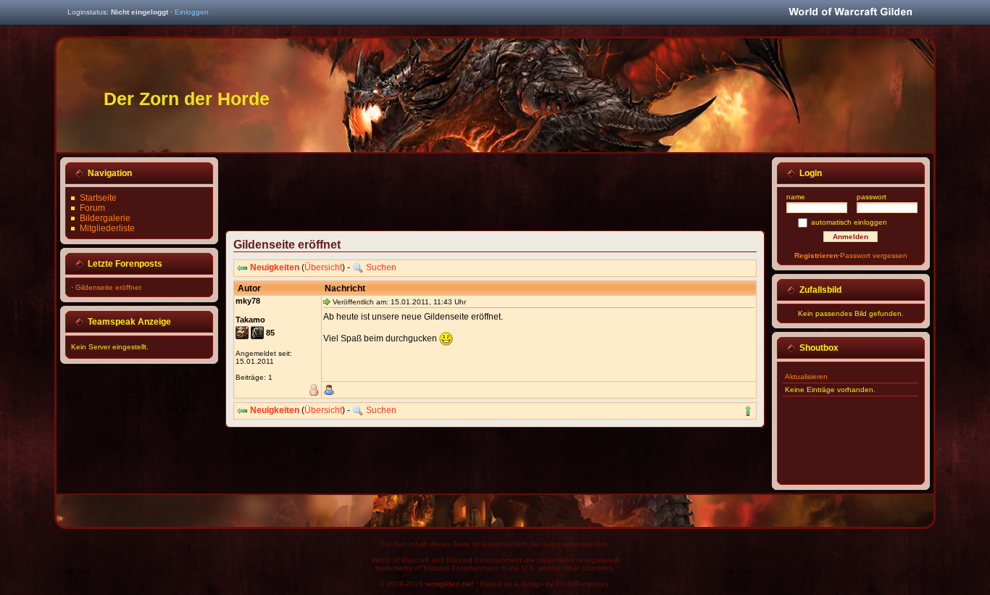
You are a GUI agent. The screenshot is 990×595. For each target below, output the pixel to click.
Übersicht (323, 267)
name (795, 197)
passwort (871, 197)
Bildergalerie (105, 218)
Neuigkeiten (274, 267)
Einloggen (192, 12)
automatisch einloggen (849, 222)
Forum (92, 208)
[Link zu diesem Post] (326, 301)
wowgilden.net (449, 584)
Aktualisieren (806, 376)
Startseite (98, 198)
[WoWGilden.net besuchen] (850, 12)
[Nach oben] (748, 411)
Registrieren (816, 255)
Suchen (381, 267)
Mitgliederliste (107, 228)
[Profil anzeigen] (329, 390)
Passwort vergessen (873, 255)
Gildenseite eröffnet (108, 287)
